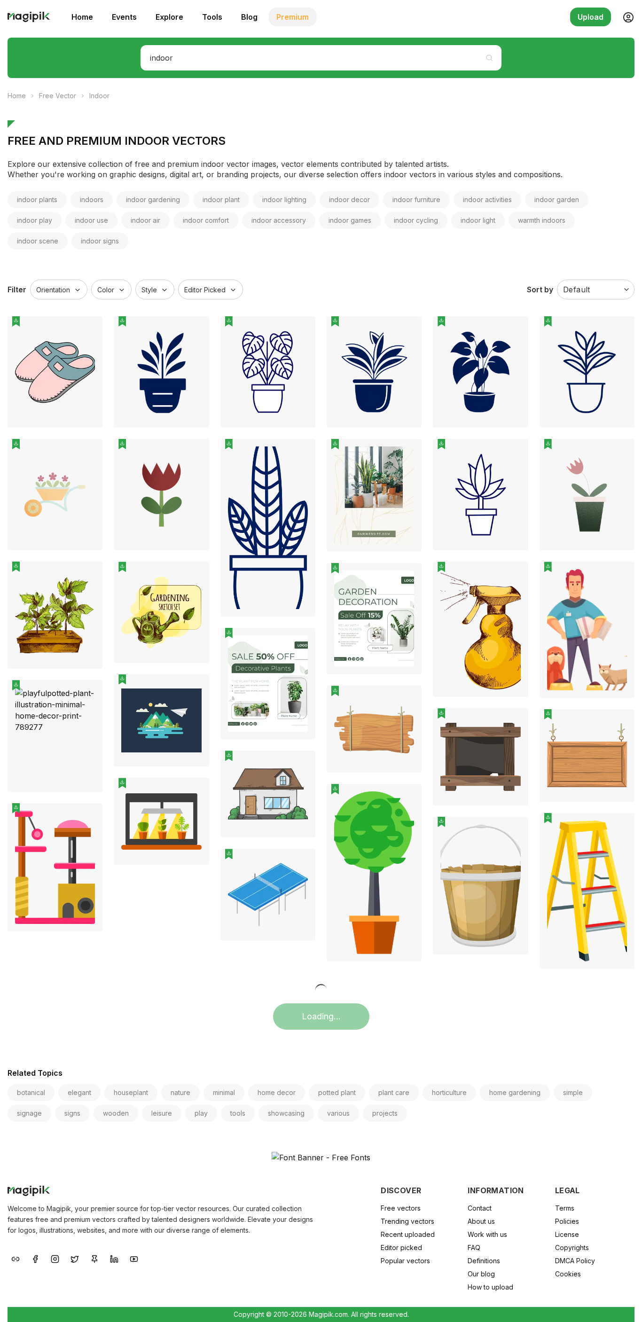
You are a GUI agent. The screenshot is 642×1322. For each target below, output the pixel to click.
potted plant (337, 1092)
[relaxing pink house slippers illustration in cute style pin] (88, 330)
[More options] (90, 431)
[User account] (624, 16)
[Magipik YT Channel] (134, 1258)
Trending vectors (407, 1221)
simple (573, 1092)
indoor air (145, 220)
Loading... (321, 1016)
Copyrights (572, 1248)
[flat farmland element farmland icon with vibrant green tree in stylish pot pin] (407, 798)
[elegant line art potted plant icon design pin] (514, 453)
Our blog (481, 1274)
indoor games (350, 220)
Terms (564, 1208)
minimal (224, 1092)
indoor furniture (416, 199)
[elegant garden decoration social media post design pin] (407, 577)
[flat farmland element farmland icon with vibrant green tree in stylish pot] (374, 872)
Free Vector (57, 96)
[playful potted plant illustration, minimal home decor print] (55, 736)
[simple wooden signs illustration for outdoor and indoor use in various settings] (480, 757)
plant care (393, 1092)
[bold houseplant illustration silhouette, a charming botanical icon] (480, 372)
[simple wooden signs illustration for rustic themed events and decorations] (587, 755)
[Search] (489, 57)
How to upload (490, 1287)
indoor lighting (284, 199)
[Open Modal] (88, 353)
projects (385, 1113)
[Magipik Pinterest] (94, 1258)
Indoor (99, 96)
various (338, 1113)
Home (82, 17)
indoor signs (100, 241)
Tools (212, 17)
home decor (277, 1092)
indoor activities (487, 199)
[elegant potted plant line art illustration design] (374, 372)
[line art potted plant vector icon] (268, 527)
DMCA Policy (575, 1261)
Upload (590, 17)
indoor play (34, 220)
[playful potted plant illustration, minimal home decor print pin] (88, 694)
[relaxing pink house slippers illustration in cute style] (55, 372)
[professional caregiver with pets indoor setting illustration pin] (620, 575)
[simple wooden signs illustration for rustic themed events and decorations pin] (620, 723)
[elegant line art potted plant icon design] (480, 494)
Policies (567, 1221)
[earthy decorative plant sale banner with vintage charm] (268, 683)
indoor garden (556, 199)
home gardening (514, 1092)
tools (237, 1113)
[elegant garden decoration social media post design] (374, 619)
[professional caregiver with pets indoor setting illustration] (587, 629)
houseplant (131, 1092)
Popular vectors (405, 1261)
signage (29, 1113)
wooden (116, 1113)
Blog (249, 17)
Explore (169, 17)
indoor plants (37, 199)
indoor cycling (416, 220)
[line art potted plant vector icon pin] (301, 453)
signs (72, 1113)
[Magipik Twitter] (75, 1258)
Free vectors (401, 1208)
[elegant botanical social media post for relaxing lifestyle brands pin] (407, 453)
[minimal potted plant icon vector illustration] (587, 372)
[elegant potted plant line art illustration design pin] (407, 330)
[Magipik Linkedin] (114, 1258)
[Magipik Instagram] (55, 1258)
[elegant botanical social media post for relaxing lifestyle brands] (374, 495)
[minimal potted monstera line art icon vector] (268, 372)
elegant (79, 1092)
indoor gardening (153, 199)
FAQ (474, 1248)
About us (481, 1221)
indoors (91, 199)
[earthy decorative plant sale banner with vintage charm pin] (301, 642)
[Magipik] (29, 17)
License (567, 1234)
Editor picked (401, 1248)
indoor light (478, 220)
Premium (292, 17)
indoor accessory (278, 220)
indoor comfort (206, 220)
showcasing (286, 1113)
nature (180, 1092)
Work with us (487, 1234)
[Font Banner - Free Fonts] (321, 1157)
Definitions (484, 1261)
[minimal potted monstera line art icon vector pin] (301, 330)
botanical (31, 1092)
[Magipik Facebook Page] (35, 1258)
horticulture (449, 1092)
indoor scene (37, 241)
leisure (161, 1113)
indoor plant (221, 199)
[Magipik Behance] (15, 1258)
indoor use (91, 220)
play (201, 1113)
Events (124, 17)
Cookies (568, 1274)
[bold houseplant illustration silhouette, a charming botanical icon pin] (514, 330)
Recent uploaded (408, 1234)
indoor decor (349, 199)
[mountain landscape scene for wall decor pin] (195, 688)
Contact (480, 1208)
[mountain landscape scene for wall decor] (161, 720)
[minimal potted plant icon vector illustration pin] (620, 330)
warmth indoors (541, 220)
